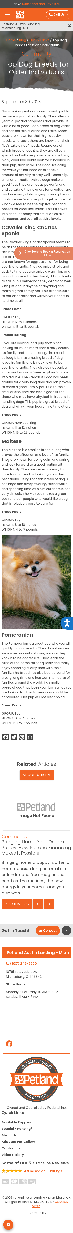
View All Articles (36, 775)
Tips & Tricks (39, 40)
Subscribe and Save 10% (41, 4)
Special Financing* (17, 1128)
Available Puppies (16, 1122)
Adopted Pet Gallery (18, 1141)
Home (11, 40)
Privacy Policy (36, 1213)
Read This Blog (17, 903)
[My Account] (69, 26)
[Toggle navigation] (7, 15)
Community (36, 53)
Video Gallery (13, 1154)
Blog (22, 40)
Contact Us (11, 1148)
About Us (9, 1135)
